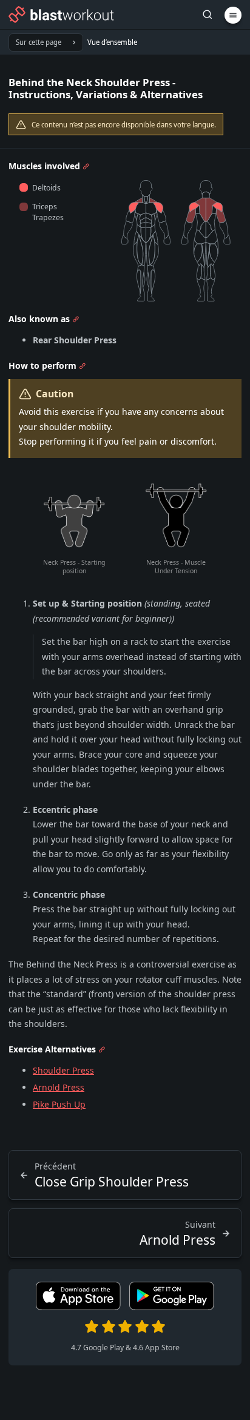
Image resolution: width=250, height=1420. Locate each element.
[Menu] (233, 15)
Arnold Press (58, 1087)
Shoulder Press (63, 1070)
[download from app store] (78, 1307)
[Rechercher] (207, 14)
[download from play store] (171, 1307)
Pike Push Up (59, 1104)
